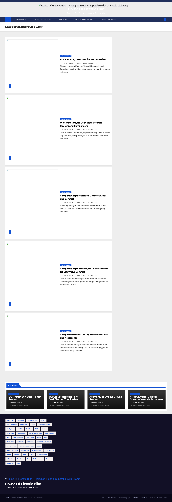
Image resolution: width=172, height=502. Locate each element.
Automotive (21, 420)
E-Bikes (45, 429)
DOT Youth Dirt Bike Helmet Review (24, 398)
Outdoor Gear (25, 450)
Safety (32, 454)
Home (103, 498)
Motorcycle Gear (66, 55)
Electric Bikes (19, 20)
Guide (39, 437)
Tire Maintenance (38, 459)
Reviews (16, 454)
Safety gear (10, 459)
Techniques (20, 459)
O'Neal (39, 446)
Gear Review (30, 437)
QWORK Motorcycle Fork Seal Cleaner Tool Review (63, 398)
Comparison (23, 424)
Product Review (13, 394)
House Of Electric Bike (86, 9)
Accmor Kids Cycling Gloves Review (105, 398)
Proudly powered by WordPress (14, 498)
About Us (144, 498)
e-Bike (37, 429)
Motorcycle (30, 441)
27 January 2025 (68, 63)
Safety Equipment (42, 454)
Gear (8, 437)
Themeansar (39, 498)
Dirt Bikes (29, 429)
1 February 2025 (16, 403)
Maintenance (10, 441)
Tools (18, 463)
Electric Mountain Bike (35, 433)
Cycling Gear (10, 429)
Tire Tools (49, 459)
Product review (36, 450)
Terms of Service (162, 498)
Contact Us (152, 498)
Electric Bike (10, 433)
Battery (43, 420)
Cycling (33, 424)
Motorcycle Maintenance (27, 446)
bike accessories (12, 424)
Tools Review (53, 394)
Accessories (10, 420)
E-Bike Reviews (111, 498)
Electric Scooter (49, 433)
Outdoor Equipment (12, 450)
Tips (28, 459)
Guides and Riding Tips (83, 20)
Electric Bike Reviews (42, 20)
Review (9, 454)
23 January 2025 (68, 341)
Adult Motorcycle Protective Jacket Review (83, 59)
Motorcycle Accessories (44, 441)
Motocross (21, 441)
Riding (24, 454)
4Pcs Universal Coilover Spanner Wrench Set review (146, 398)
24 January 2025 (68, 202)
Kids (45, 437)
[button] (161, 20)
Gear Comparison (18, 437)
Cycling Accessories (44, 424)
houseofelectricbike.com (87, 63)
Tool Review (10, 463)
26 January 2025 (68, 129)
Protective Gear (49, 450)
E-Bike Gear (62, 20)
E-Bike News (135, 498)
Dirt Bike (20, 429)
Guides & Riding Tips (124, 498)
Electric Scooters (108, 20)
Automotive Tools (32, 420)
